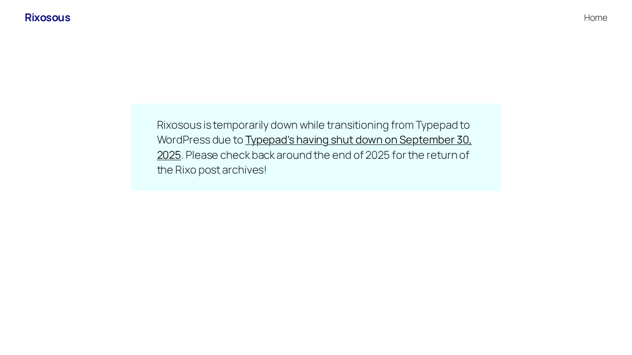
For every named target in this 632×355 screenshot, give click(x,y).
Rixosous (47, 17)
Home (595, 17)
